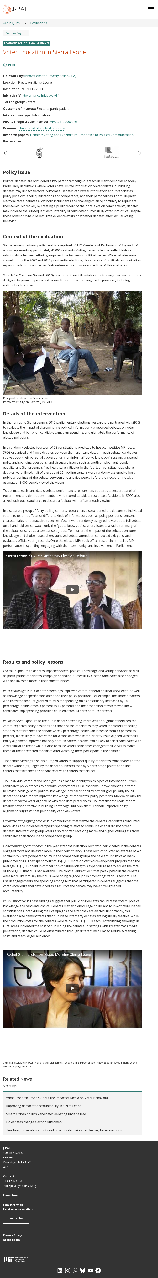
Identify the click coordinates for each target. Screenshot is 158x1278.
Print (11, 65)
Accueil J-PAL (12, 23)
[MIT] (79, 1259)
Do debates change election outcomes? (34, 1122)
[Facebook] (98, 1270)
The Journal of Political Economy (41, 128)
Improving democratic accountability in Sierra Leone (43, 1106)
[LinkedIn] (60, 1270)
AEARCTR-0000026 (63, 122)
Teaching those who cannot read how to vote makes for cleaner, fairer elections (64, 1130)
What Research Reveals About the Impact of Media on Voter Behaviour (57, 1098)
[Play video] (72, 590)
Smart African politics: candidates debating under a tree (46, 1114)
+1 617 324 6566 (13, 1181)
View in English (16, 33)
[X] (75, 1270)
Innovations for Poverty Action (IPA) (50, 76)
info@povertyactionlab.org (19, 1186)
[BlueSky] (82, 1270)
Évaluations (38, 23)
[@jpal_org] (67, 1270)
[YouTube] (90, 1270)
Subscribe (16, 1218)
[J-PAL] (15, 9)
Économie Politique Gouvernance (26, 43)
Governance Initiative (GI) (41, 95)
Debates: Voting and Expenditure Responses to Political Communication (82, 135)
